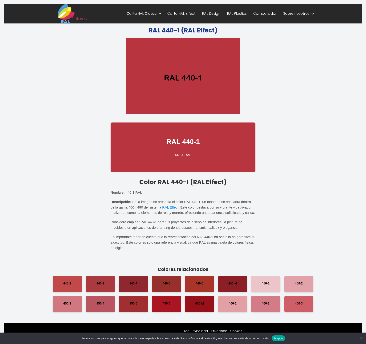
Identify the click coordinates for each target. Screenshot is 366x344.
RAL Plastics (237, 13)
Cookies (236, 331)
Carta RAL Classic (142, 13)
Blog (186, 331)
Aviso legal (200, 331)
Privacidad (219, 331)
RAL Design (211, 13)
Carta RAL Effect (181, 13)
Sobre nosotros (296, 13)
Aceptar (278, 338)
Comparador (265, 13)
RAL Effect (170, 207)
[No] (361, 338)
